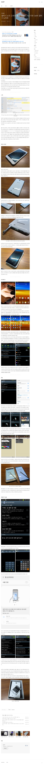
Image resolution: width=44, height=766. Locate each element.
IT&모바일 (36, 39)
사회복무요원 (36, 50)
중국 (35, 41)
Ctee (7, 762)
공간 (35, 35)
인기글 (38, 70)
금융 (35, 43)
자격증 (35, 56)
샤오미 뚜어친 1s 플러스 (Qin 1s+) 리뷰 (8, 718)
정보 (34, 38)
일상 (34, 48)
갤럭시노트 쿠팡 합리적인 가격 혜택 (9, 33)
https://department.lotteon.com (8, 39)
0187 (2, 2)
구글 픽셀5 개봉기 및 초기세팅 (7, 722)
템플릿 (35, 45)
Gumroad (2, 762)
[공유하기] (4, 710)
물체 (5, 715)
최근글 (35, 70)
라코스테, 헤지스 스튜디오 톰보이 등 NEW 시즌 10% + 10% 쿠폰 (14, 42)
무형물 (35, 36)
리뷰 (3, 715)
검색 (39, 2)
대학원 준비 (36, 51)
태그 (6, 6)
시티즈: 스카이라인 (37, 59)
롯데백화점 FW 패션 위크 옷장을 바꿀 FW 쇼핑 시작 (13, 41)
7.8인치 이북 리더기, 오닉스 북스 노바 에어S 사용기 (10, 717)
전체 (34, 30)
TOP (42, 763)
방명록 (11, 6)
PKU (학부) (36, 53)
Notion (36, 47)
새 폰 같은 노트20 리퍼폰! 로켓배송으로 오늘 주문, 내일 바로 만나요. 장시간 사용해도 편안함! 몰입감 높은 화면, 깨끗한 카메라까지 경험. (12, 35)
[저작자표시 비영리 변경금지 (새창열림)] (13, 709)
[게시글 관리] (5, 710)
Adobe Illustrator (37, 57)
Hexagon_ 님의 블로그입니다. (8, 746)
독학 (34, 55)
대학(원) (36, 42)
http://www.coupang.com (7, 32)
